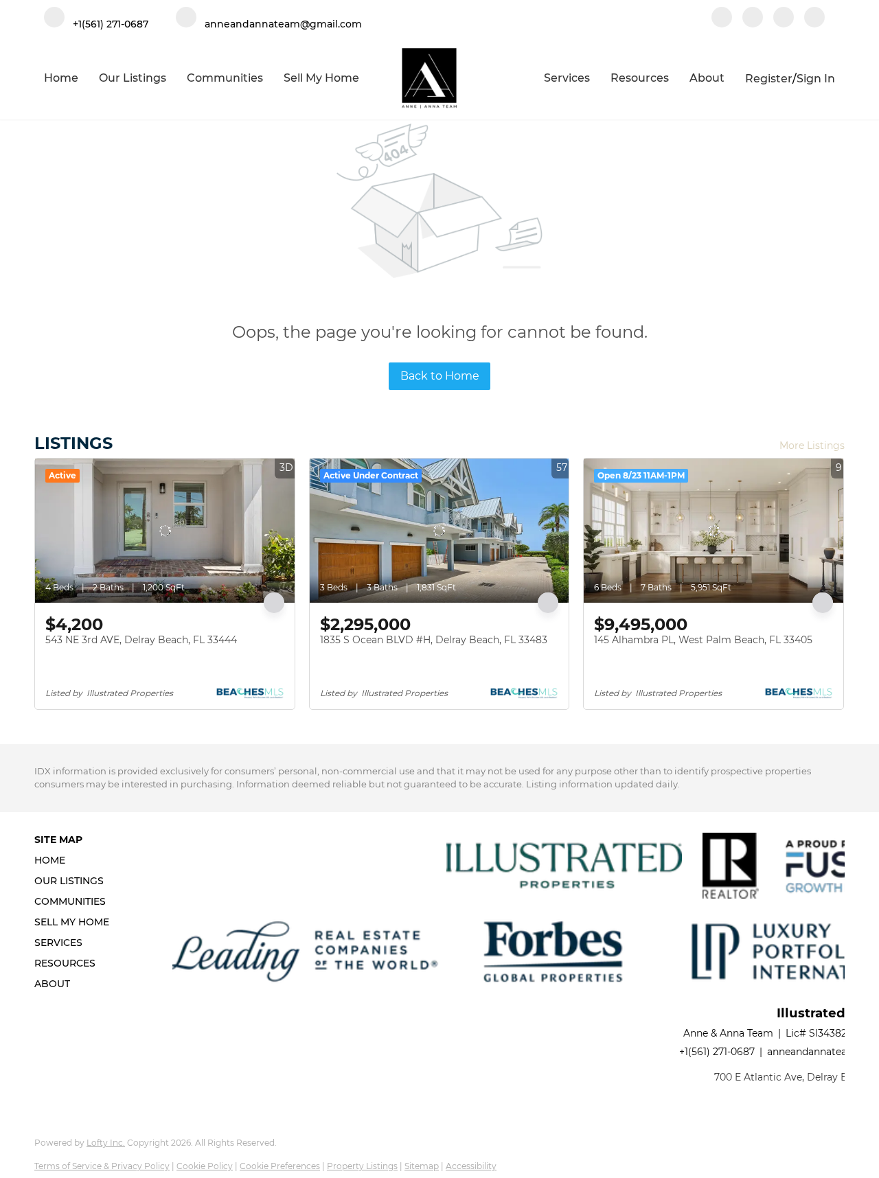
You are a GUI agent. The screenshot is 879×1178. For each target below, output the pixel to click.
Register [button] (768, 78)
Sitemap (421, 1166)
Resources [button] (639, 77)
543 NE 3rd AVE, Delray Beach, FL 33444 (141, 640)
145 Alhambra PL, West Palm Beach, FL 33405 (703, 640)
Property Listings (362, 1166)
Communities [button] (225, 77)
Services (567, 77)
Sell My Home (321, 77)
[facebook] (721, 18)
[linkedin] (752, 18)
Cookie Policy (204, 1166)
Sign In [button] (816, 78)
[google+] (814, 18)
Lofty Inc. (106, 1142)
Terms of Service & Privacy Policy (102, 1166)
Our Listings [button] (132, 77)
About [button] (706, 77)
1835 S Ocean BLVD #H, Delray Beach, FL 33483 (433, 640)
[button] (75, 860)
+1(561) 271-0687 (717, 1052)
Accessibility (471, 1166)
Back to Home (439, 375)
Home (61, 77)
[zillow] (783, 18)
